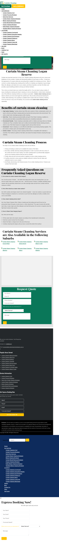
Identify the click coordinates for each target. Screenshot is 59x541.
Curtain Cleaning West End (7, 357)
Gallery (3, 46)
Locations (4, 30)
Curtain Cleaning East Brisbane (11, 36)
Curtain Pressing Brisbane (10, 15)
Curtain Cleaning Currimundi (10, 32)
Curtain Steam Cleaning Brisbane (11, 18)
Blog (2, 48)
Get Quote (4, 54)
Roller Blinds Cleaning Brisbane (11, 26)
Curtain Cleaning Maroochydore (9, 355)
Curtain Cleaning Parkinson (10, 38)
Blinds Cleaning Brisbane (9, 20)
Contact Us (4, 50)
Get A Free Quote (5, 6)
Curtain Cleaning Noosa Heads (9, 363)
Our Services (5, 11)
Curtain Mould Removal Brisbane (11, 22)
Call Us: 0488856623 (18, 6)
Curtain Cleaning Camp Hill (10, 42)
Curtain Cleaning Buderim (7, 359)
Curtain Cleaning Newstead (10, 44)
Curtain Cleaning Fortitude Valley (9, 367)
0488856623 (9, 344)
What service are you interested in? (10, 526)
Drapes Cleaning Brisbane (10, 24)
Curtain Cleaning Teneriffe (7, 361)
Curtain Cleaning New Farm (8, 365)
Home (3, 9)
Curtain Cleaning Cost (8, 13)
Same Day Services (8, 17)
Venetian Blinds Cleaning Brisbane (12, 28)
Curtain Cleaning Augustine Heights (12, 34)
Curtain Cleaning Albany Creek (8, 369)
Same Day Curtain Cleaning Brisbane (10, 380)
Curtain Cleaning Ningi (9, 40)
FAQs (2, 52)
